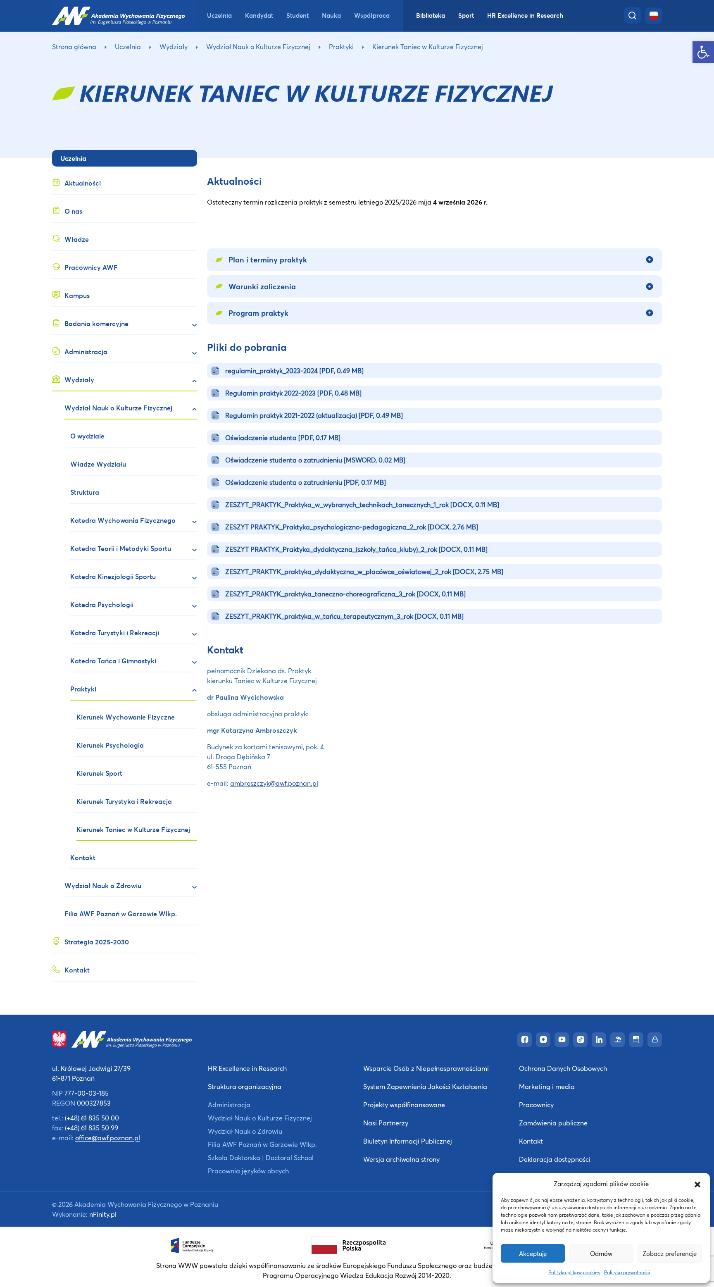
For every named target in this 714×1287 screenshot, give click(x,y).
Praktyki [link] (341, 46)
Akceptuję (533, 1253)
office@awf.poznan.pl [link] (107, 1137)
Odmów (601, 1253)
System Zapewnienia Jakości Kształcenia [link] (425, 1086)
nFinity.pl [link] (103, 1214)
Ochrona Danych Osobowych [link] (563, 1068)
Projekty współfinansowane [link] (404, 1104)
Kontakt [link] (531, 1141)
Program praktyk (258, 313)
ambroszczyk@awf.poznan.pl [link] (274, 783)
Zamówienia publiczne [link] (553, 1122)
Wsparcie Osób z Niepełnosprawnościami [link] (426, 1068)
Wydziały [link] (173, 46)
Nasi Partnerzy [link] (385, 1122)
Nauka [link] (331, 15)
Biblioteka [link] (430, 15)
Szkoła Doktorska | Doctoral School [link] (261, 1157)
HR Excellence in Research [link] (525, 15)
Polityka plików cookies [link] (574, 1272)
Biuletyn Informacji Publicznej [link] (407, 1141)
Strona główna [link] (74, 46)
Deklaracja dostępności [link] (554, 1159)
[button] (697, 1184)
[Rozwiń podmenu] (191, 325)
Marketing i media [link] (547, 1086)
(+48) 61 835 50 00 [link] (92, 1117)
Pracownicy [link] (536, 1104)
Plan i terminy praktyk (267, 260)
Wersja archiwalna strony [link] (401, 1159)
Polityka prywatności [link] (627, 1272)
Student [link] (297, 15)
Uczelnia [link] (219, 15)
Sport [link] (466, 15)
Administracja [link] (229, 1104)
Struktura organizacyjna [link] (244, 1086)
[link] (703, 52)
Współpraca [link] (372, 15)
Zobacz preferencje (670, 1253)
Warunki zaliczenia (262, 286)
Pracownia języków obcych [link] (248, 1170)
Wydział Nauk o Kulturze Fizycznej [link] (258, 46)
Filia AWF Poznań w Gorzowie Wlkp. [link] (262, 1144)
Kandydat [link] (259, 15)
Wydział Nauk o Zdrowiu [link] (245, 1131)
